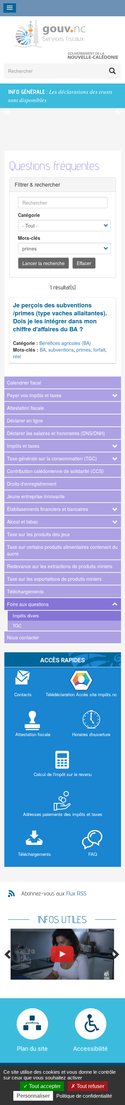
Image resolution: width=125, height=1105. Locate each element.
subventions (61, 349)
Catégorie (29, 215)
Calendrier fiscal (24, 382)
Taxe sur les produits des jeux (38, 534)
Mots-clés (29, 238)
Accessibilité (90, 1048)
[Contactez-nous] (23, 687)
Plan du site (32, 1048)
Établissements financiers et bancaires (47, 509)
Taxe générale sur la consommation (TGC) (52, 458)
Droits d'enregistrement (31, 483)
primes (83, 349)
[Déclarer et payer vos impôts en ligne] (62, 954)
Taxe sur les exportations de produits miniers (54, 578)
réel (17, 356)
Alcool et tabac (22, 521)
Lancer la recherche (43, 263)
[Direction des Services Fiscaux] (58, 33)
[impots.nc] (81, 687)
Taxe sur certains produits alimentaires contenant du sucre (62, 550)
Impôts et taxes (23, 445)
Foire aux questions (28, 604)
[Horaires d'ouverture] (91, 727)
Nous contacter (23, 637)
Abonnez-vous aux (53, 893)
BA (43, 349)
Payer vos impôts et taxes (34, 395)
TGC (17, 625)
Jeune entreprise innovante (36, 496)
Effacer (84, 263)
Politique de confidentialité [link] (84, 1096)
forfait (99, 349)
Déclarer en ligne (25, 420)
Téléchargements (25, 591)
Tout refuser (89, 1086)
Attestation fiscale (25, 407)
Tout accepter (44, 1086)
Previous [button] (6, 111)
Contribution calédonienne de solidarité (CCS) (55, 471)
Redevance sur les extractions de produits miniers (59, 566)
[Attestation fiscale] (32, 727)
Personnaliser (33, 1096)
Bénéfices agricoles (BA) (65, 343)
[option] (62, 95)
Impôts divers (26, 615)
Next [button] (118, 111)
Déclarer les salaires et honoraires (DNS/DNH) (56, 433)
